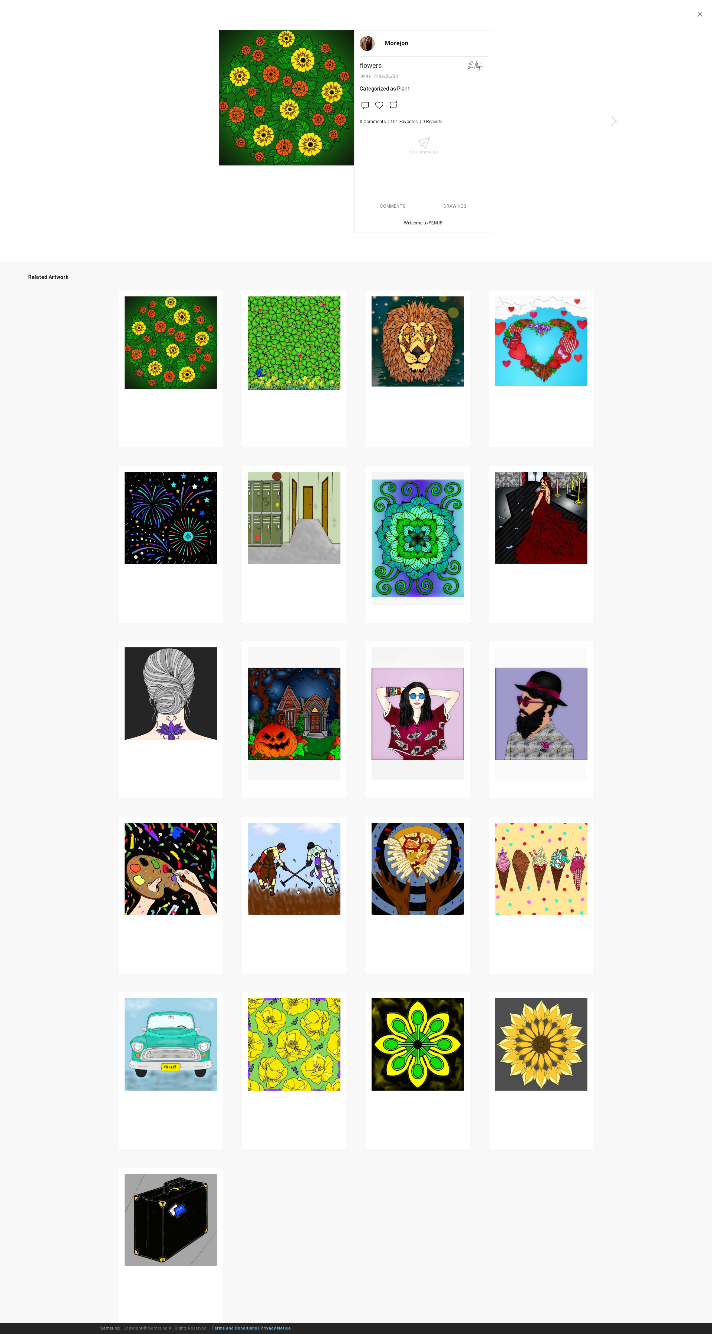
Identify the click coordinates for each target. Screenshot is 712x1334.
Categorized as (385, 89)
